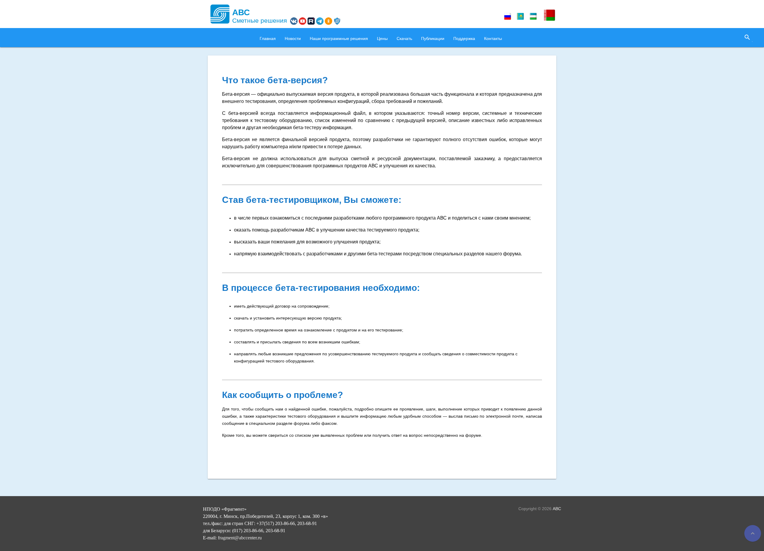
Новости (293, 38)
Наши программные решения (339, 38)
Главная (268, 38)
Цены (382, 38)
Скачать (404, 38)
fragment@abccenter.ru (240, 537)
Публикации (432, 38)
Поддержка (464, 38)
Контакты (493, 38)
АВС (557, 508)
